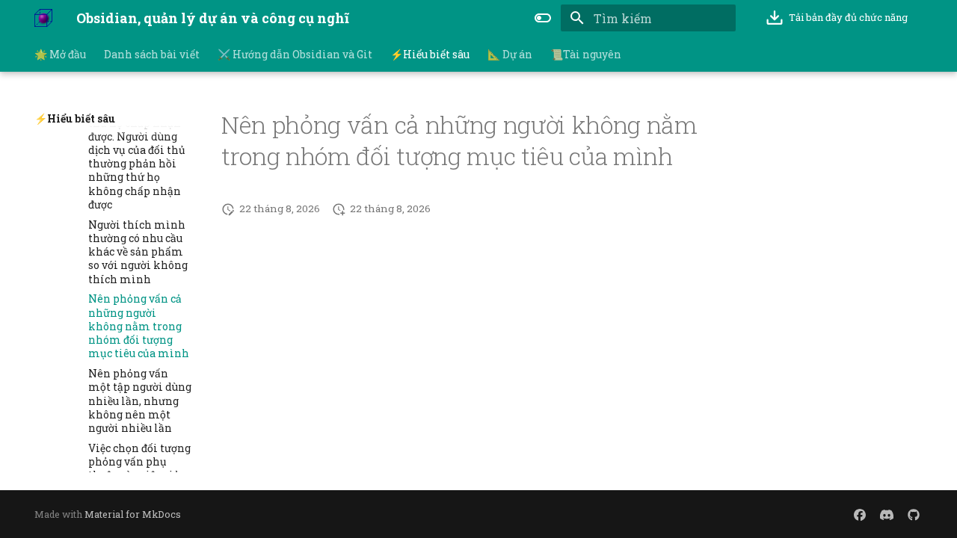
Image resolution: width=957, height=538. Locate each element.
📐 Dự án (509, 54)
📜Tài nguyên (585, 54)
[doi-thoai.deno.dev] (860, 514)
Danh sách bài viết (152, 54)
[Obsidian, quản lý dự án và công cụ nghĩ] (43, 18)
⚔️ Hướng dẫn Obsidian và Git (295, 54)
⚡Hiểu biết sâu (430, 54)
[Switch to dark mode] (543, 18)
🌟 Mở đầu (60, 54)
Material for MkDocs (132, 514)
